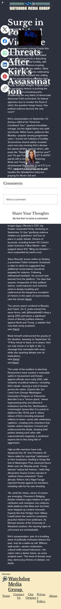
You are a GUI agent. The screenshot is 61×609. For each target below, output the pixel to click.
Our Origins (31, 596)
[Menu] (2, 2)
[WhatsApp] (5, 53)
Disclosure (6, 574)
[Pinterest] (5, 76)
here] (29, 299)
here (18, 225)
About (53, 596)
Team (6, 596)
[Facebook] (5, 41)
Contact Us (18, 596)
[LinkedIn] (5, 65)
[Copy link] (5, 88)
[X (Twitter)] (5, 29)
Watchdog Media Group (19, 584)
